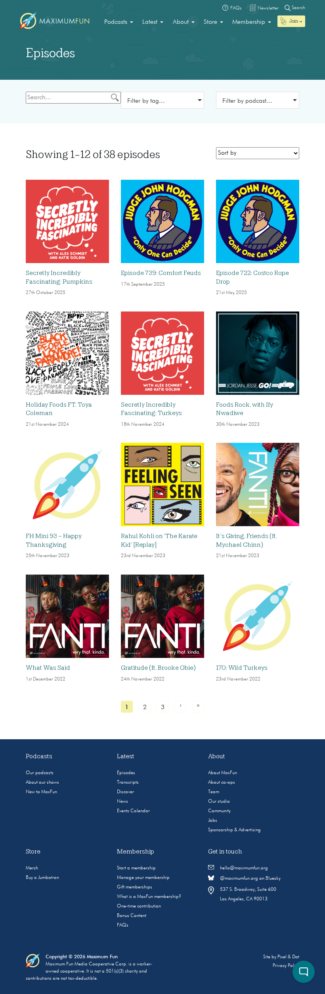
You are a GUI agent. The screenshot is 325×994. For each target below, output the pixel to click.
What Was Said (48, 667)
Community (219, 811)
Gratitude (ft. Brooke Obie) (158, 667)
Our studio (219, 801)
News (122, 801)
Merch (32, 868)
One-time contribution (139, 906)
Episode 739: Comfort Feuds (161, 273)
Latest (149, 22)
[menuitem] (118, 22)
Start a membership (136, 868)
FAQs (122, 925)
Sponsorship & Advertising (234, 830)
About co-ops (221, 782)
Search (298, 8)
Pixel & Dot (288, 957)
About (181, 22)
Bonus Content (131, 915)
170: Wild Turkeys (242, 667)
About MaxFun (222, 773)
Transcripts (128, 782)
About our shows (42, 782)
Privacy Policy (286, 965)
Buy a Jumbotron (42, 877)
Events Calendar (133, 811)
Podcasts (115, 22)
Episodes (126, 773)
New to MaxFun (41, 792)
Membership (248, 22)
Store (210, 22)
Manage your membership (143, 877)
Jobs (212, 820)
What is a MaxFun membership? (149, 896)
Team (213, 792)
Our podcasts (40, 773)
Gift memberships (134, 887)
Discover (125, 792)
